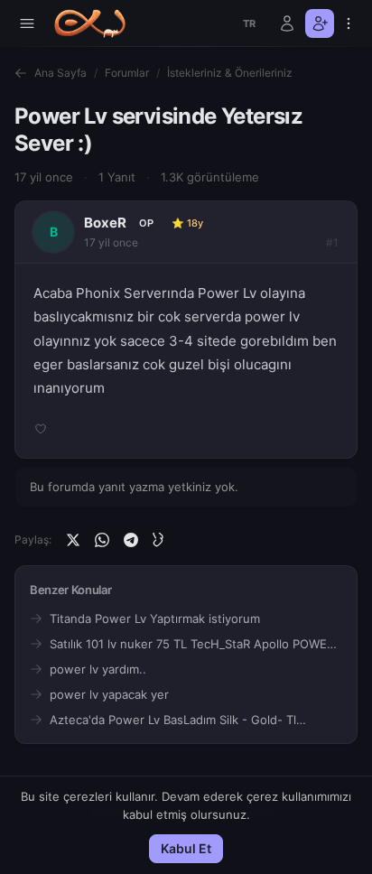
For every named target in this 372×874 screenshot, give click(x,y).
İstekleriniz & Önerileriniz (230, 72)
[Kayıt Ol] (319, 23)
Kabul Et (186, 848)
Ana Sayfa (60, 72)
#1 (332, 242)
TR (249, 23)
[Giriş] (287, 23)
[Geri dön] (20, 73)
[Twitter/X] (73, 540)
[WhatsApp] (102, 540)
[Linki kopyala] (160, 540)
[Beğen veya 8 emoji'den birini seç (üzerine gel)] (40, 429)
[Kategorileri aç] (27, 23)
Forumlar (127, 72)
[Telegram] (131, 540)
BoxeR (105, 222)
